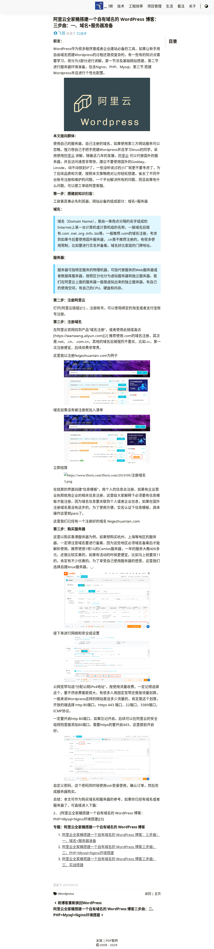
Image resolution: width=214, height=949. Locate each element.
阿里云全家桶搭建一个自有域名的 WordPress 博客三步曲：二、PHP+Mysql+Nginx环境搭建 (104, 911)
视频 (110, 6)
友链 (99, 940)
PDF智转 (112, 940)
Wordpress (66, 893)
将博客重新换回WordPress (80, 902)
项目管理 (154, 6)
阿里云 (69, 155)
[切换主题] (206, 6)
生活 (170, 6)
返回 (148, 893)
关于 (193, 6)
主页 (157, 893)
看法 (181, 6)
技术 (121, 6)
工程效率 (136, 6)
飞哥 (61, 33)
